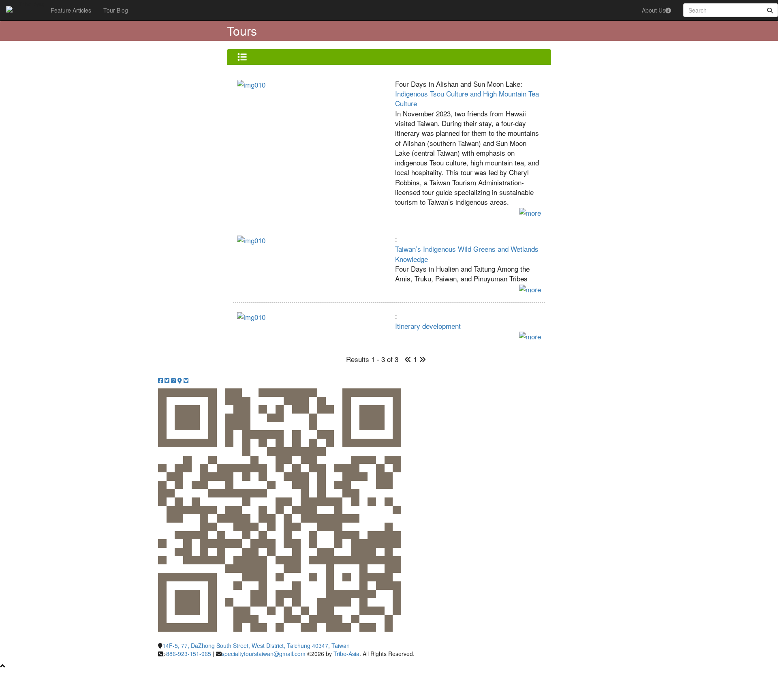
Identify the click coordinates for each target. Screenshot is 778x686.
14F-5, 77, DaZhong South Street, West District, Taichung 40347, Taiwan (256, 645)
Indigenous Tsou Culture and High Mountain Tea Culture (467, 98)
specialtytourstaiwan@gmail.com (264, 654)
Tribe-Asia (346, 654)
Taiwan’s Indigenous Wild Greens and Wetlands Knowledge (467, 254)
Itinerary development (428, 326)
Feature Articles (71, 10)
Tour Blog (115, 10)
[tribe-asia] (9, 10)
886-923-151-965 (188, 654)
